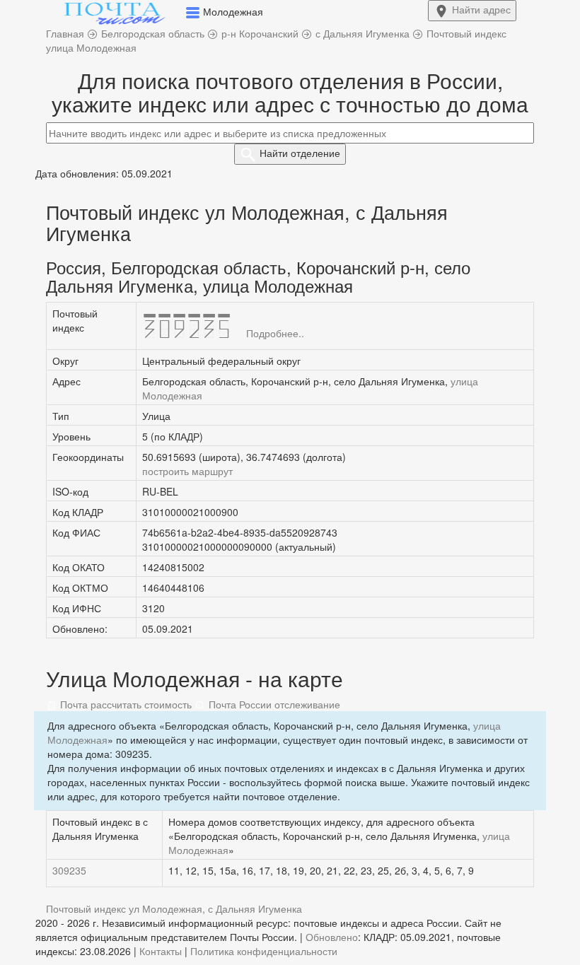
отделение (300, 153)
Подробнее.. (275, 333)
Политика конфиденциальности (263, 951)
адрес (481, 9)
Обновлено (332, 937)
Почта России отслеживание (273, 704)
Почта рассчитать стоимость (124, 704)
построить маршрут (187, 471)
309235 (69, 870)
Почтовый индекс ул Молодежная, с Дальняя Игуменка (174, 908)
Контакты (160, 951)
